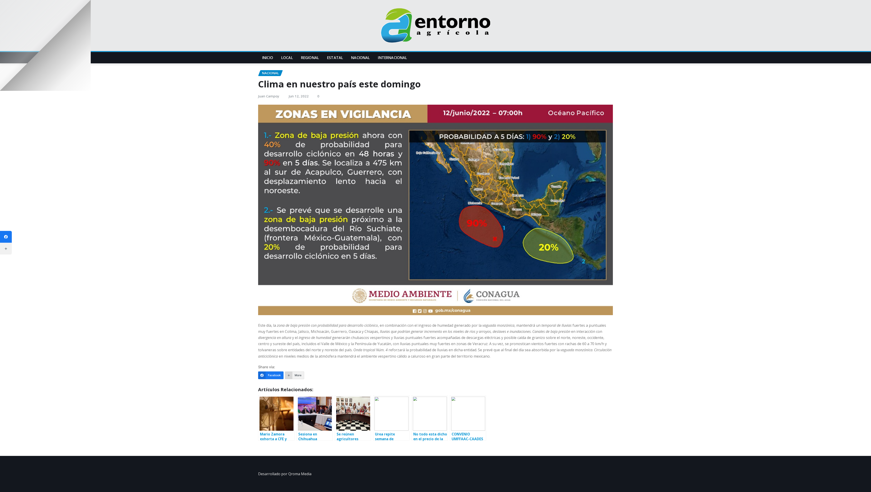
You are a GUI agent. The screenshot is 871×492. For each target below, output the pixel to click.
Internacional (392, 57)
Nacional (360, 57)
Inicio (267, 57)
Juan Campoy (268, 96)
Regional (310, 57)
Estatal (335, 57)
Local (287, 57)
